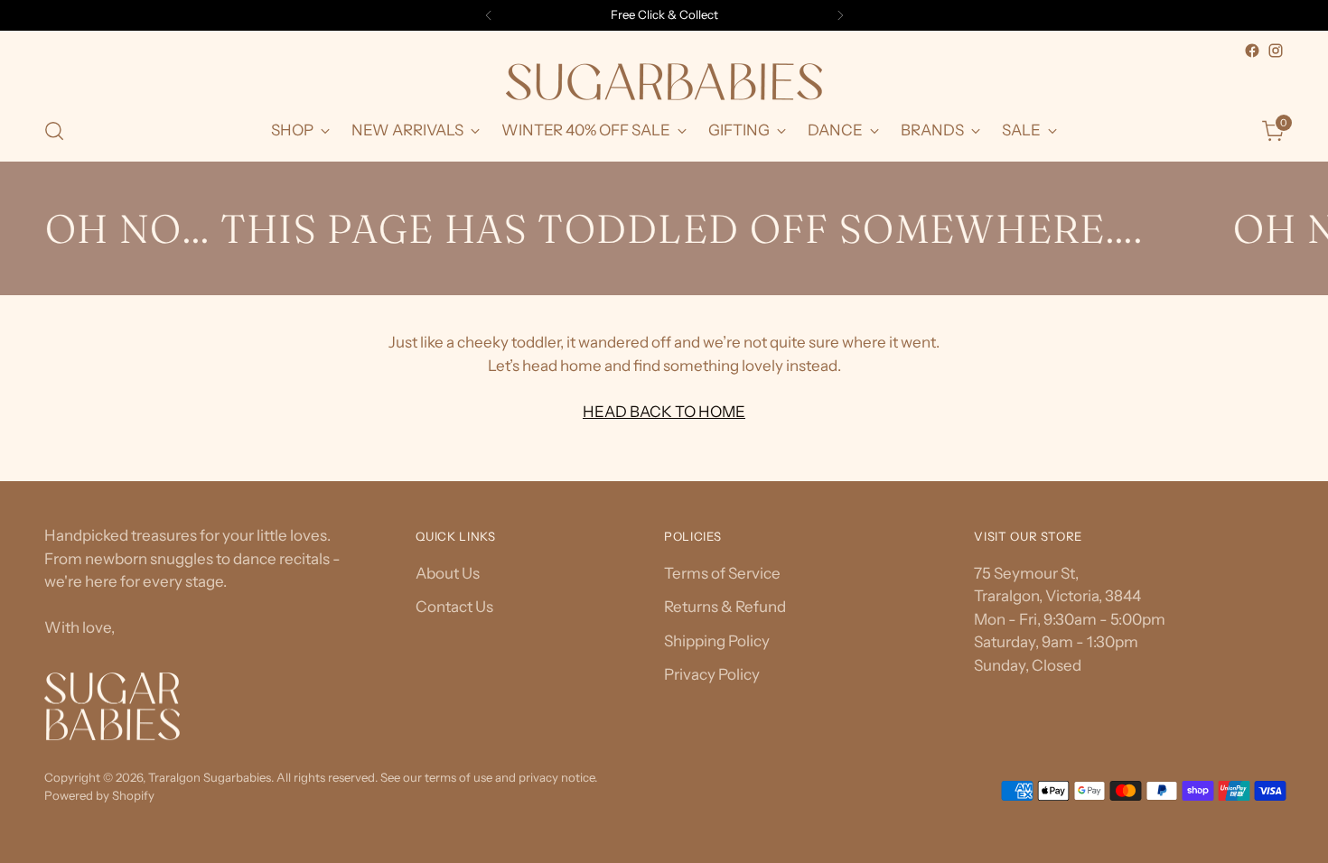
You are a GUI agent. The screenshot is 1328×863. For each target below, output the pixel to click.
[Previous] (489, 15)
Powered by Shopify (99, 795)
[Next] (840, 15)
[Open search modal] (54, 131)
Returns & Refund (725, 607)
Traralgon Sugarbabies (209, 777)
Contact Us (454, 607)
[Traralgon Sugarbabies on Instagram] (1275, 50)
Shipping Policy (717, 641)
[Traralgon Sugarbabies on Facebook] (1252, 50)
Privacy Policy (712, 674)
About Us (448, 573)
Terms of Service (722, 573)
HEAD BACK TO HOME (664, 412)
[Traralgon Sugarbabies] (664, 81)
